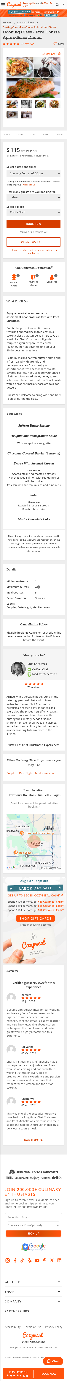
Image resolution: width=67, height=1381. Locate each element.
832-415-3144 (51, 1347)
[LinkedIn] (59, 1260)
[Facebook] (15, 1260)
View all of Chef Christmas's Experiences (33, 745)
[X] (52, 1260)
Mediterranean (44, 773)
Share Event (49, 53)
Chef (46, 134)
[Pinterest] (45, 1260)
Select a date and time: (21, 167)
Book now (33, 224)
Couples (12, 773)
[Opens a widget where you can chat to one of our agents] (53, 1361)
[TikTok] (22, 1260)
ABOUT (7, 134)
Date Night (26, 773)
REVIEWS (59, 134)
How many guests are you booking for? (31, 192)
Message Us (29, 3)
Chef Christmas (37, 664)
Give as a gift (35, 242)
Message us (29, 184)
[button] (3, 4)
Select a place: (16, 206)
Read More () (33, 1139)
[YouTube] (37, 1260)
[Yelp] (30, 1260)
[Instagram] (8, 1260)
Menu (20, 134)
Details (33, 134)
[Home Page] (14, 5)
